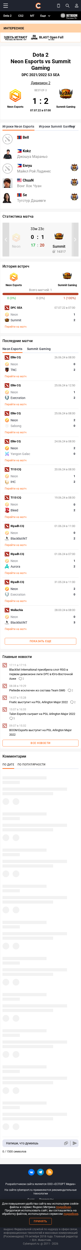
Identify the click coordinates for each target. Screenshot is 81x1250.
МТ (32, 15)
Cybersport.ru (31, 1243)
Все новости (40, 743)
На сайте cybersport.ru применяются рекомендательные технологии (40, 1191)
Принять (40, 1221)
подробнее (63, 1207)
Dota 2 (7, 15)
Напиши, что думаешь (22, 1143)
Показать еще (41, 641)
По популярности (32, 764)
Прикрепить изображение (65, 1143)
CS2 (20, 15)
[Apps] (58, 5)
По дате (8, 764)
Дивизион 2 (40, 83)
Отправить (74, 1143)
